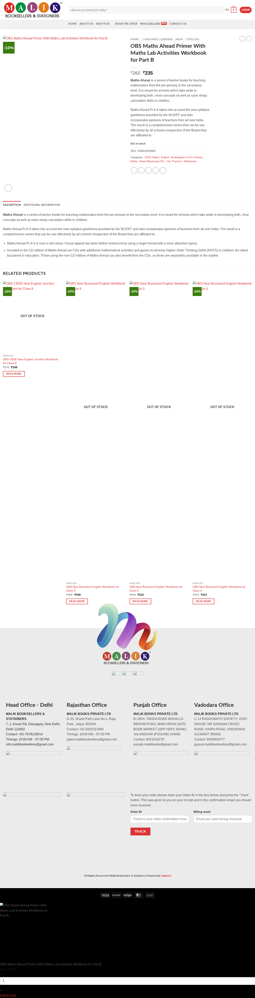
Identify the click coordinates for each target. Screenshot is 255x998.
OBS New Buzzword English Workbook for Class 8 (92, 588)
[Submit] (221, 10)
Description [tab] (12, 205)
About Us (86, 24)
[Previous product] (249, 38)
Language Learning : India (163, 39)
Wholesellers (150, 24)
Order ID (136, 811)
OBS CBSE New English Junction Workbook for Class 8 (30, 361)
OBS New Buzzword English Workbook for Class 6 (219, 588)
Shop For (102, 24)
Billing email (202, 811)
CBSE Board (151, 157)
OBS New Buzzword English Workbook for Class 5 (155, 588)
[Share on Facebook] (134, 170)
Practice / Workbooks (184, 161)
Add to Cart (8, 995)
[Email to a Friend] (148, 170)
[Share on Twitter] (141, 170)
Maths (134, 161)
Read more (14, 374)
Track (140, 831)
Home (73, 24)
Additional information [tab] (42, 205)
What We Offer (126, 24)
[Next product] (242, 38)
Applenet (166, 875)
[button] (231, 10)
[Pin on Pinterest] (155, 170)
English (193, 39)
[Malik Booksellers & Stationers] (33, 10)
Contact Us (178, 24)
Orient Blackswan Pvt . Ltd (154, 161)
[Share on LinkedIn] (163, 170)
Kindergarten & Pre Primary (186, 157)
